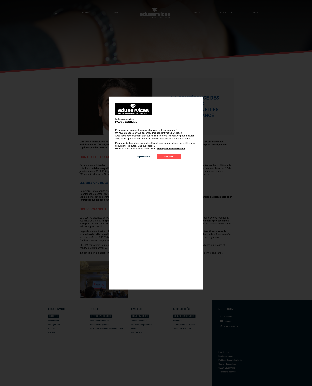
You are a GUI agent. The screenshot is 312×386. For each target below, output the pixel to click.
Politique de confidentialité (171, 148)
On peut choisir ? (143, 156)
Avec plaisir (168, 156)
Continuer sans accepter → (124, 119)
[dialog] (156, 193)
